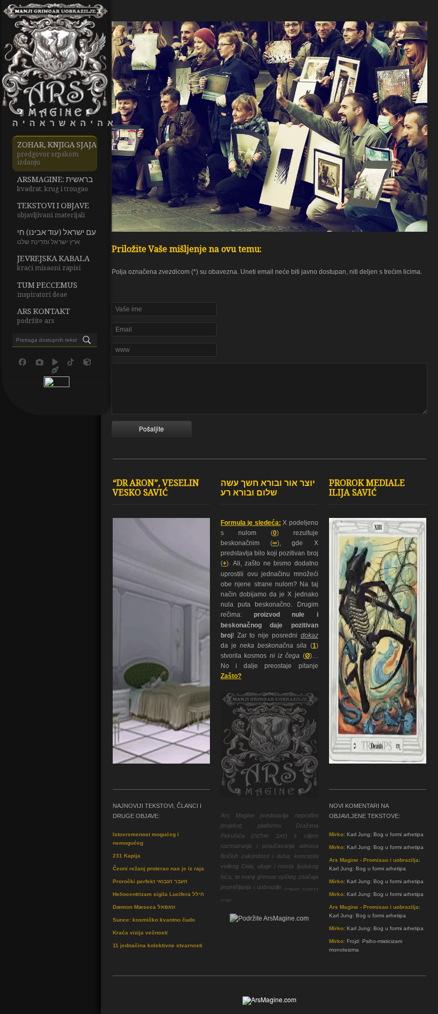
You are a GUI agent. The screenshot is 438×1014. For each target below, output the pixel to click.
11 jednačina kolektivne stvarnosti (157, 945)
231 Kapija (126, 856)
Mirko (336, 834)
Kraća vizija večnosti (140, 933)
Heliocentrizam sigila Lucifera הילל (158, 894)
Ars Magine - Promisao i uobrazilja (374, 860)
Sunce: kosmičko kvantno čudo (154, 920)
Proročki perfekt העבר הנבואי (150, 881)
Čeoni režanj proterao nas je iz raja (158, 868)
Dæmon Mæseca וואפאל (144, 907)
